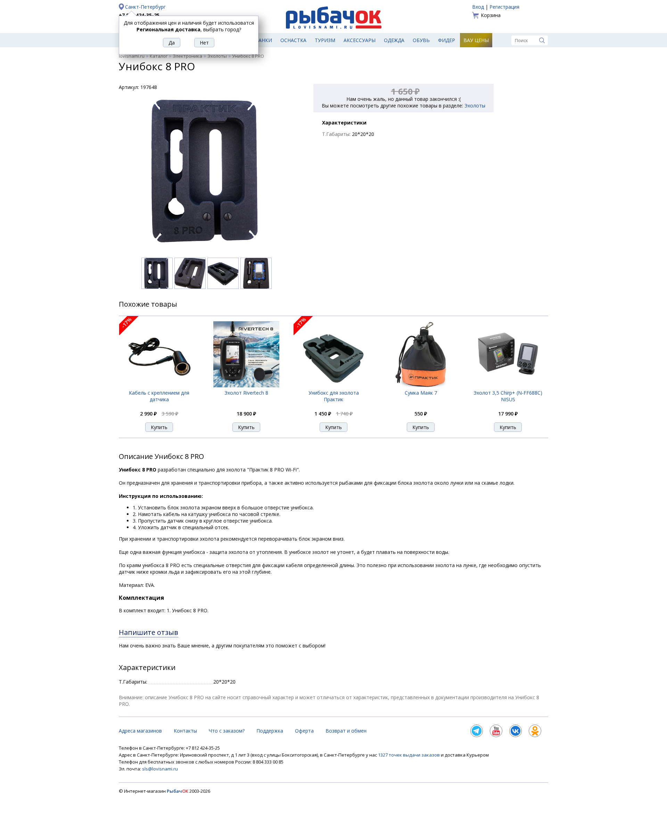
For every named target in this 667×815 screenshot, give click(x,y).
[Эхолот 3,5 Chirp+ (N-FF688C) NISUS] (508, 385)
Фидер (446, 40)
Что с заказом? (227, 730)
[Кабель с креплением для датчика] (159, 385)
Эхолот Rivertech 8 (246, 392)
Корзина (491, 15)
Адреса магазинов (140, 730)
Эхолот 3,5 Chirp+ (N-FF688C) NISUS (508, 396)
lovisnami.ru (132, 56)
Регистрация (504, 6)
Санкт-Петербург (145, 6)
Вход (478, 6)
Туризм (325, 40)
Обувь (421, 40)
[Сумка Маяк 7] (421, 385)
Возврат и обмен (346, 730)
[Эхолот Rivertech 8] (246, 385)
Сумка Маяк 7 (421, 392)
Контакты (185, 730)
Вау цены (476, 40)
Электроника (187, 56)
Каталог (158, 56)
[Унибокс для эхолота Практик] (333, 385)
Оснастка (293, 40)
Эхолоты (217, 56)
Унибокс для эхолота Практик (333, 396)
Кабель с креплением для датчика (159, 396)
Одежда (394, 40)
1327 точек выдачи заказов (409, 755)
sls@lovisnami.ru (160, 769)
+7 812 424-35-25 (139, 15)
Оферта (304, 730)
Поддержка (269, 730)
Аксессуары (360, 40)
